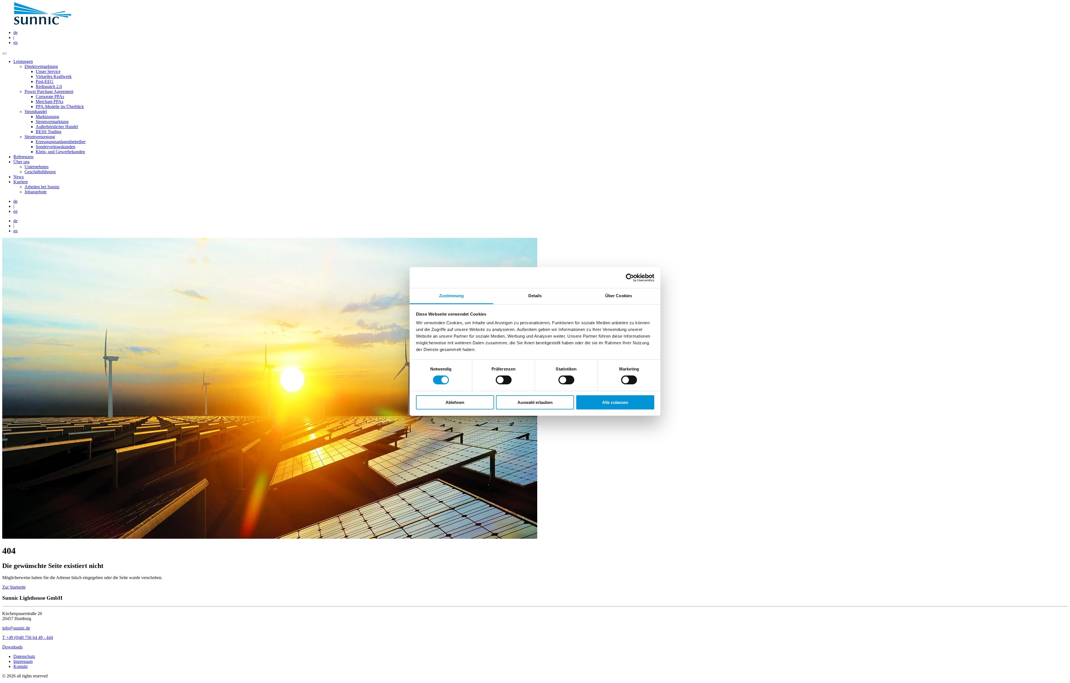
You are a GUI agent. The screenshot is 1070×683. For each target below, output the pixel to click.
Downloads (12, 647)
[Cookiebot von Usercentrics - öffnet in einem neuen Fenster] (629, 277)
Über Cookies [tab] (618, 295)
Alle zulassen (615, 402)
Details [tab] (535, 295)
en (15, 42)
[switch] (504, 379)
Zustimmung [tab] (451, 295)
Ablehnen (455, 402)
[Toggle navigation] (4, 53)
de (15, 32)
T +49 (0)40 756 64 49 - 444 (27, 637)
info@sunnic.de (16, 628)
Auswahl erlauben (535, 402)
